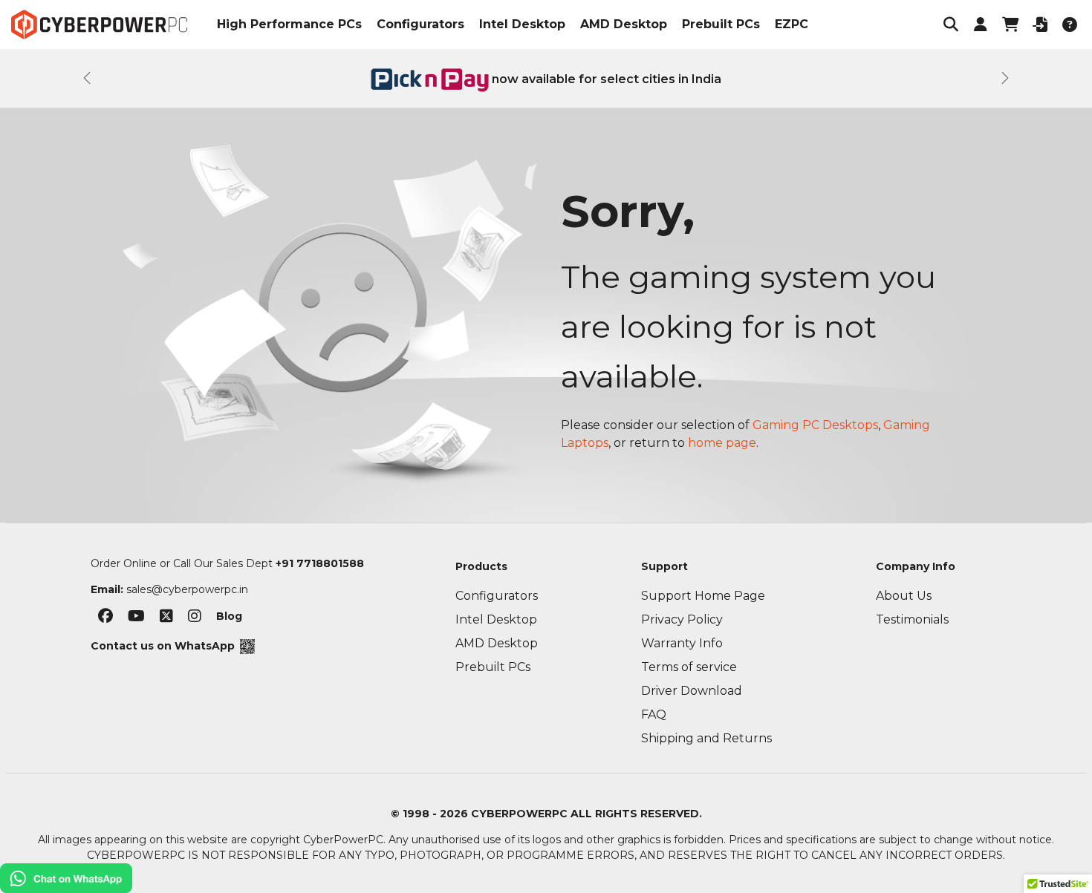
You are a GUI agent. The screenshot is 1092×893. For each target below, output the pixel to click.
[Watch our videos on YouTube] (136, 619)
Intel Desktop (522, 24)
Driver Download (691, 691)
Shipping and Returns (706, 738)
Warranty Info (682, 643)
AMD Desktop (623, 24)
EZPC (791, 24)
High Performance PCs (289, 24)
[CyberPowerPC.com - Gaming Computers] (99, 24)
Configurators (420, 24)
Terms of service (689, 667)
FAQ (653, 714)
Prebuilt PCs (721, 24)
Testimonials (912, 619)
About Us (904, 596)
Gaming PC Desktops (815, 425)
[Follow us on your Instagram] (194, 619)
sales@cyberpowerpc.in (187, 589)
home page (722, 443)
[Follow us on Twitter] (166, 619)
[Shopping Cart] (1010, 24)
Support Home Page (703, 596)
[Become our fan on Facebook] (105, 619)
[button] (951, 24)
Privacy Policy (682, 619)
